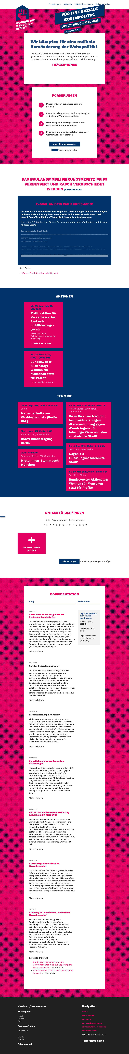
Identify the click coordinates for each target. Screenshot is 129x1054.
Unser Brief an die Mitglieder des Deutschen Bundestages (46, 615)
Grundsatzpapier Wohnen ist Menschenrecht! (44, 864)
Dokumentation (89, 1031)
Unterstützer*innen (84, 4)
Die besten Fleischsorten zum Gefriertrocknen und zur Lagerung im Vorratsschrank (52, 965)
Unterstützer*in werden (94, 1027)
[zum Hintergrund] (73, 190)
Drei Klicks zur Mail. (42, 343)
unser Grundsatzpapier (64, 144)
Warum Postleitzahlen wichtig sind (40, 273)
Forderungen (55, 4)
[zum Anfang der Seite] (22, 2)
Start (85, 1012)
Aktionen (68, 4)
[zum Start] (25, 17)
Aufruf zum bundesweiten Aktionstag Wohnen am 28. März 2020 (49, 813)
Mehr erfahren (36, 651)
